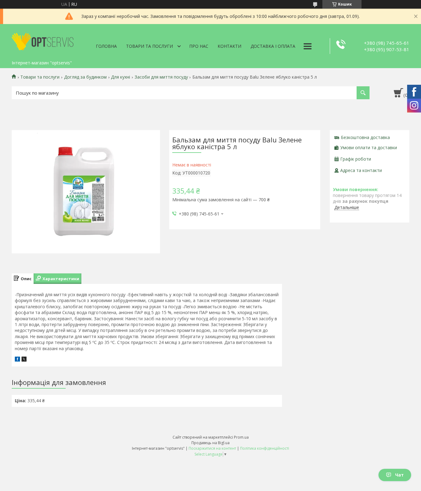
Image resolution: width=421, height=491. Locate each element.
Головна (106, 46)
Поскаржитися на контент (212, 448)
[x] (24, 360)
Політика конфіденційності (264, 448)
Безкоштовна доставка (365, 137)
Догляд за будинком (85, 77)
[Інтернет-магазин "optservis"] (42, 40)
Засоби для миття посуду (161, 77)
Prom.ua (241, 437)
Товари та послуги (149, 46)
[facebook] (17, 360)
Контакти (229, 46)
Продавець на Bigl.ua (210, 442)
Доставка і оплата (273, 46)
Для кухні (120, 77)
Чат (399, 475)
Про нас (198, 46)
